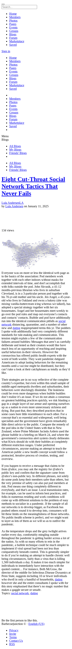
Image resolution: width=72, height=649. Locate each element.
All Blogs (15, 146)
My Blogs (15, 149)
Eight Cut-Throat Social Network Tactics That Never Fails (33, 186)
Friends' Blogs (18, 153)
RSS (12, 644)
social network (20, 593)
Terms (13, 637)
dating (16, 328)
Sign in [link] (6, 51)
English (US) (36, 623)
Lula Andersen (14, 206)
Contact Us (16, 640)
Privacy (13, 630)
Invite (12, 633)
